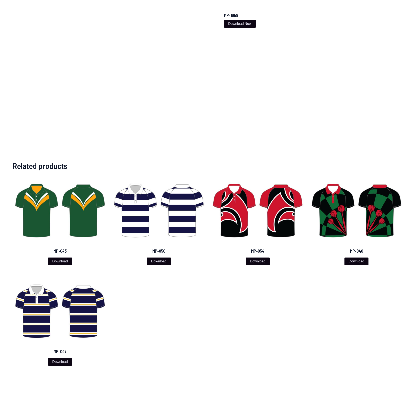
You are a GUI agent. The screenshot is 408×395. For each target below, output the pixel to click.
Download (60, 261)
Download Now (240, 23)
